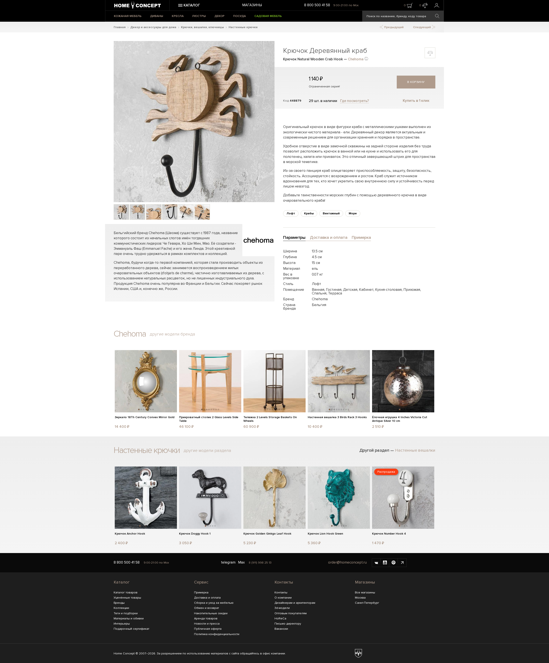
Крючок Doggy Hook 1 (195, 533)
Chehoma (355, 59)
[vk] (376, 563)
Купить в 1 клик (416, 100)
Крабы (309, 213)
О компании (283, 597)
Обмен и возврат (206, 608)
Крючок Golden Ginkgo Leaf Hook (267, 533)
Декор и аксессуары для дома (153, 27)
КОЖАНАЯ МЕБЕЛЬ (128, 16)
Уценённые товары (127, 597)
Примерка (201, 592)
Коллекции (121, 608)
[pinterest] (393, 563)
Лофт (291, 213)
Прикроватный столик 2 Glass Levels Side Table (208, 419)
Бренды (119, 603)
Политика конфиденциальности (216, 634)
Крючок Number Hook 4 (389, 533)
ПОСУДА (239, 16)
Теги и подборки (126, 613)
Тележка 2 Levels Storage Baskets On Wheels (270, 419)
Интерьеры (122, 623)
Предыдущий (393, 27)
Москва (360, 597)
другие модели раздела (207, 450)
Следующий (422, 27)
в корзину (416, 82)
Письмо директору (287, 623)
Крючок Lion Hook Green (325, 533)
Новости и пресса (207, 623)
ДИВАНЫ (156, 16)
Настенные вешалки (415, 450)
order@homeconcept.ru (347, 562)
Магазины (252, 5)
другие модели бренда (172, 334)
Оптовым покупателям (290, 613)
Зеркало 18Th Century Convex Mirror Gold (144, 417)
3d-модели (282, 608)
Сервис (201, 582)
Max (241, 562)
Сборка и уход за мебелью (214, 603)
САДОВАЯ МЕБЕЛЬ (268, 16)
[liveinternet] (402, 563)
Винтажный (331, 213)
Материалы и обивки (129, 618)
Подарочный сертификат (131, 629)
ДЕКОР (219, 16)
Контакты (283, 582)
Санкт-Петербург (367, 603)
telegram (228, 562)
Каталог (122, 582)
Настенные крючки (243, 27)
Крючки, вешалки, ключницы (202, 27)
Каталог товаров (125, 592)
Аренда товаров (205, 618)
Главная (120, 27)
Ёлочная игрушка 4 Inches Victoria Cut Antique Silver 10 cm (399, 419)
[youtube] (385, 563)
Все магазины (365, 592)
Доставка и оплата (207, 597)
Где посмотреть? (354, 101)
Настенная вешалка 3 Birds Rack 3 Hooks (337, 417)
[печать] (366, 58)
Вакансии (281, 629)
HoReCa (280, 618)
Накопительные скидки (211, 613)
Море (353, 213)
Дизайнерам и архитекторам (294, 603)
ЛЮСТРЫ (199, 16)
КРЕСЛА (178, 16)
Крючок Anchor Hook (130, 533)
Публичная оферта (208, 629)
